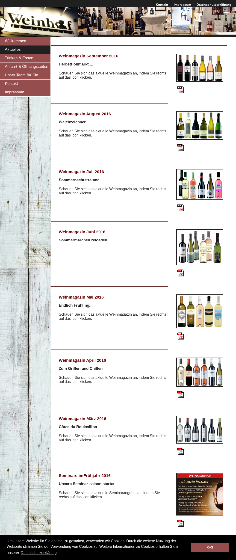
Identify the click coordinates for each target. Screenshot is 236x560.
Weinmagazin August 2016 (85, 114)
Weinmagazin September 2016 (88, 56)
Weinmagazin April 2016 (82, 360)
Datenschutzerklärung (214, 4)
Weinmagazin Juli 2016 (81, 171)
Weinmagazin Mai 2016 (81, 297)
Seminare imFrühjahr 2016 (85, 475)
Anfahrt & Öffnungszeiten (26, 66)
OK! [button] (210, 547)
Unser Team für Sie (21, 75)
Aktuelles (13, 49)
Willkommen (15, 41)
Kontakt (162, 4)
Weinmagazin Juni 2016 (82, 232)
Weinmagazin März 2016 (82, 418)
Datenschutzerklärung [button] (39, 553)
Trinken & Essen (19, 58)
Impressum (182, 4)
